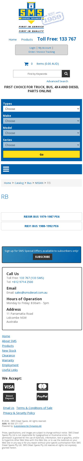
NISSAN (39, 183)
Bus (29, 183)
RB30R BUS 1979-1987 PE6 (41, 216)
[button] (41, 64)
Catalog (19, 183)
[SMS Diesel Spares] (41, 17)
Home (13, 39)
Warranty (8, 360)
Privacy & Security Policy (19, 413)
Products (27, 39)
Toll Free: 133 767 (56, 39)
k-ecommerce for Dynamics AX (28, 426)
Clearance (8, 355)
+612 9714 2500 (22, 282)
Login (32, 47)
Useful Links (10, 370)
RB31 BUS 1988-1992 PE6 (41, 226)
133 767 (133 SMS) (31, 278)
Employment (10, 365)
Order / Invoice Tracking (41, 51)
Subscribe (42, 257)
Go (42, 154)
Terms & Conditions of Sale (34, 408)
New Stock (9, 350)
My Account (44, 47)
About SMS (9, 341)
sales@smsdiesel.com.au (31, 292)
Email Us (8, 408)
